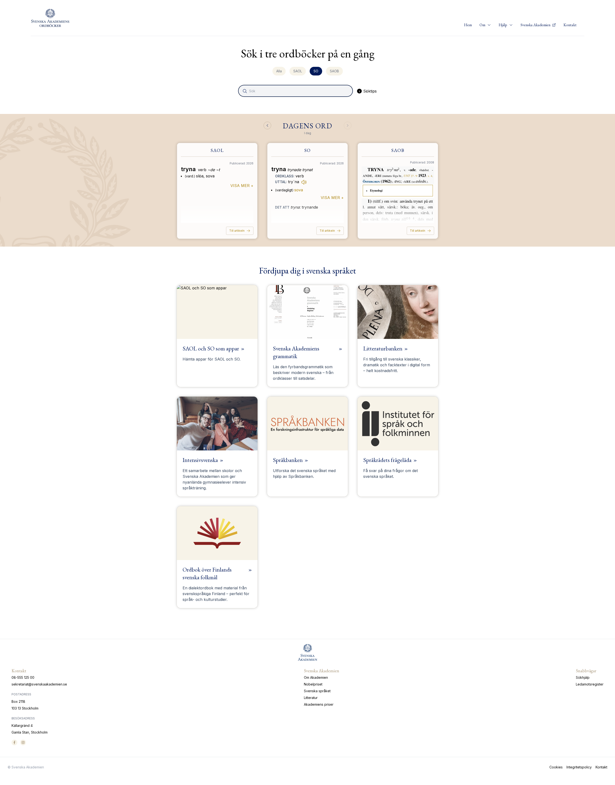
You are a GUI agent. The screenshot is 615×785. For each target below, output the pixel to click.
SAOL (297, 71)
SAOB (334, 71)
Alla (279, 71)
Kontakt (570, 24)
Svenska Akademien (536, 24)
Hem (468, 24)
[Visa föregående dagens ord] (267, 125)
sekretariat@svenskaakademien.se (39, 684)
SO (316, 71)
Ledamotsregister (589, 684)
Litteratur (311, 698)
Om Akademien (316, 677)
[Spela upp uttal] (304, 182)
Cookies (556, 767)
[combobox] (296, 90)
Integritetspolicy (579, 767)
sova (298, 189)
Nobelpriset (313, 684)
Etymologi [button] (376, 190)
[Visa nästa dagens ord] (347, 125)
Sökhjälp (583, 677)
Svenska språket (317, 691)
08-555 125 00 (23, 677)
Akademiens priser (318, 704)
